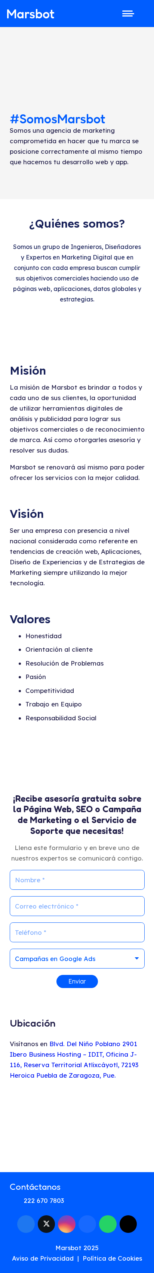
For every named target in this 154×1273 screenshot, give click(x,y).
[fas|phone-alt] (17, 1201)
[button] (126, 13)
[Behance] (87, 1224)
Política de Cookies (112, 1258)
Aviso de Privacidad (43, 1258)
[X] (46, 1224)
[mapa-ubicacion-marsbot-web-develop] (77, 1126)
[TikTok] (128, 1224)
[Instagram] (67, 1224)
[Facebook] (26, 1224)
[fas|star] (132, 1250)
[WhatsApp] (108, 1224)
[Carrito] (144, 13)
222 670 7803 (44, 1200)
